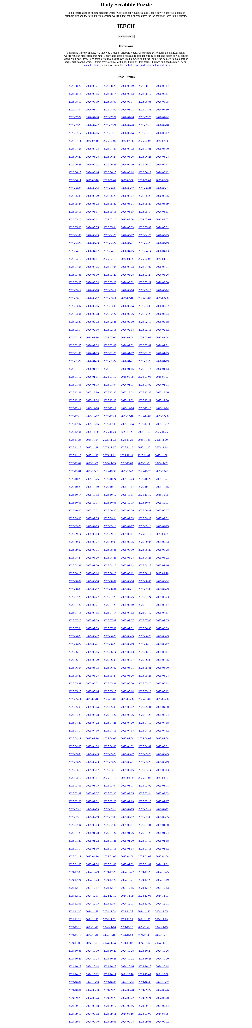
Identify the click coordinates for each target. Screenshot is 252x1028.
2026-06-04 (92, 188)
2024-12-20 (145, 879)
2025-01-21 (110, 840)
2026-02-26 (127, 313)
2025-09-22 (145, 518)
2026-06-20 (127, 164)
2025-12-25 (75, 400)
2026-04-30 (75, 235)
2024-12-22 (110, 879)
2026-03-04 (127, 306)
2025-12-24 (92, 400)
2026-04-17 (92, 251)
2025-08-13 (110, 573)
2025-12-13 (75, 416)
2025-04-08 (127, 738)
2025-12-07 (75, 424)
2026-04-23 (92, 243)
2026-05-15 (127, 211)
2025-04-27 (110, 714)
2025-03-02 (145, 785)
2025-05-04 (92, 706)
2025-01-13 (145, 848)
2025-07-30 (145, 589)
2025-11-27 (144, 431)
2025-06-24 (145, 636)
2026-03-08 (162, 298)
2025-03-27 (127, 754)
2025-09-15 (162, 526)
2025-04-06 (162, 738)
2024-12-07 (162, 895)
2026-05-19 (162, 203)
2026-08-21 (92, 85)
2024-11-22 (109, 919)
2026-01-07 (162, 376)
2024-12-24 (75, 879)
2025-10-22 (145, 479)
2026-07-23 (75, 125)
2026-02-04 (92, 345)
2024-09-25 (75, 997)
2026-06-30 (162, 148)
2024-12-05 (92, 903)
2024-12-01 (162, 903)
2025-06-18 (145, 644)
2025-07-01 (127, 628)
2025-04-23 (75, 722)
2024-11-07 (161, 935)
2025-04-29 (75, 714)
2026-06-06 (162, 180)
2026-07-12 (162, 133)
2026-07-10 (92, 140)
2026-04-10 (109, 258)
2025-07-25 (127, 597)
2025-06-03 (92, 667)
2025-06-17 (162, 644)
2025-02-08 (110, 817)
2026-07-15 (110, 133)
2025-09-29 (127, 510)
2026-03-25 (75, 282)
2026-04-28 (110, 235)
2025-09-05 (127, 541)
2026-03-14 (162, 290)
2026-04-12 (75, 258)
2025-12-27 (145, 392)
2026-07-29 (75, 117)
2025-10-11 (127, 494)
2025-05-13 (145, 691)
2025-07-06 (145, 620)
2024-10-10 (127, 974)
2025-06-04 (75, 667)
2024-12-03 (127, 903)
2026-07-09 (109, 140)
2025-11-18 (92, 447)
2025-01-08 (127, 856)
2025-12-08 (162, 416)
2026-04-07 (162, 258)
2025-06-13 (127, 652)
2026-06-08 (127, 180)
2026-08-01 (127, 109)
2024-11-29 (92, 911)
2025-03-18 (75, 770)
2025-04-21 (110, 722)
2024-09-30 (92, 990)
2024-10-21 (145, 958)
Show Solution (126, 36)
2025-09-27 (162, 510)
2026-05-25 (162, 195)
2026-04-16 (110, 251)
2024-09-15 (145, 1005)
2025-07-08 (110, 620)
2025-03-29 (92, 754)
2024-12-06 (75, 903)
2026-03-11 (110, 298)
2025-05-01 (145, 706)
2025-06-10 (75, 659)
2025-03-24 (75, 762)
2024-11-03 (127, 943)
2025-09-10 (144, 533)
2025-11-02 (161, 463)
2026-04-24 (75, 243)
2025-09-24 (110, 518)
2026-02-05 (75, 345)
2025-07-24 (145, 597)
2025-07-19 (127, 604)
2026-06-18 (162, 164)
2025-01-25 (145, 832)
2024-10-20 (162, 958)
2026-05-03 (127, 227)
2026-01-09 (127, 376)
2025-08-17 (145, 565)
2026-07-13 (145, 133)
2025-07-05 (162, 620)
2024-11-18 (75, 927)
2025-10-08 (75, 502)
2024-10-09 (144, 974)
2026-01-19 (162, 361)
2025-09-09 (162, 533)
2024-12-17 (92, 887)
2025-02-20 (110, 801)
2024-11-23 (92, 919)
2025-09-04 (145, 541)
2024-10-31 (75, 950)
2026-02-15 (110, 329)
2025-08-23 (145, 557)
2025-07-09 (92, 620)
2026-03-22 (127, 282)
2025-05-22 (92, 683)
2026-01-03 (127, 384)
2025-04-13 (145, 730)
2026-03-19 (75, 290)
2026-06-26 (127, 156)
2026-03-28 (127, 274)
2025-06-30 (145, 628)
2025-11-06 (92, 463)
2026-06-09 (109, 180)
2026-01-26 (145, 353)
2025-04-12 (162, 730)
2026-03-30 (92, 274)
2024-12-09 (127, 895)
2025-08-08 (92, 581)
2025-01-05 (75, 864)
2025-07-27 (92, 597)
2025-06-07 (127, 659)
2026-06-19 (145, 164)
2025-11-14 (161, 447)
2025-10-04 (145, 502)
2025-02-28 (75, 793)
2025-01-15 (110, 848)
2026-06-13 (145, 172)
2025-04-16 (92, 730)
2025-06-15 (92, 652)
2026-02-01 (145, 345)
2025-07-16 (75, 612)
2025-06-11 (162, 652)
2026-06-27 (110, 156)
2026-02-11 (75, 337)
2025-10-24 (110, 479)
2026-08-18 (145, 85)
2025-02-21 (92, 801)
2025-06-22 (75, 644)
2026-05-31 (162, 188)
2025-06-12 (145, 652)
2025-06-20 (110, 644)
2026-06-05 (75, 188)
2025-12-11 (110, 416)
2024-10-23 (110, 958)
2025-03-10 (109, 777)
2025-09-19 (92, 526)
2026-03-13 (75, 298)
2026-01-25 (162, 353)
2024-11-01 (161, 943)
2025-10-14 (75, 494)
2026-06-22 (92, 164)
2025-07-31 (127, 589)
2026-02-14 (127, 329)
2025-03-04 (110, 785)
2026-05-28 (110, 195)
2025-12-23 (110, 400)
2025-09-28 (145, 510)
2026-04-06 (75, 266)
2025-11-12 (92, 455)
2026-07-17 (75, 133)
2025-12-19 (75, 408)
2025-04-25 (145, 714)
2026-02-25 (145, 313)
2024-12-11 (92, 895)
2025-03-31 (162, 746)
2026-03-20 (162, 282)
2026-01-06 (75, 384)
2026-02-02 (127, 345)
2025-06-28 (75, 636)
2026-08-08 (110, 101)
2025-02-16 (75, 809)
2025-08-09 (75, 581)
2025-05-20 (127, 683)
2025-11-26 (161, 431)
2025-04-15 (110, 730)
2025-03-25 (162, 754)
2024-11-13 (161, 927)
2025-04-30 (162, 706)
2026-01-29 (92, 353)
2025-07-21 (92, 604)
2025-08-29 (145, 549)
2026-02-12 (162, 329)
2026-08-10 (75, 101)
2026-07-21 (110, 125)
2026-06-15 (110, 172)
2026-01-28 (110, 353)
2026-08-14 (110, 93)
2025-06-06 (145, 659)
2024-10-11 (110, 974)
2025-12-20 (162, 400)
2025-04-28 (92, 714)
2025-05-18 (162, 683)
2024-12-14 (145, 887)
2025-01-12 (162, 848)
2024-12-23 (92, 879)
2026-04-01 (162, 266)
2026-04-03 (127, 266)
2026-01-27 (127, 353)
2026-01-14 (145, 368)
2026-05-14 (145, 211)
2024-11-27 (127, 911)
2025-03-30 (75, 754)
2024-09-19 (75, 1005)
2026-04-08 (144, 258)
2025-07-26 (110, 597)
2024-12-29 (92, 872)
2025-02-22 (75, 801)
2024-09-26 (162, 990)
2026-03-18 (92, 290)
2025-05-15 (110, 691)
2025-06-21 (92, 644)
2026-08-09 (92, 101)
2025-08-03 (75, 589)
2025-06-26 (110, 636)
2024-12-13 (162, 887)
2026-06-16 (92, 172)
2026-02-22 (92, 321)
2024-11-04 (109, 943)
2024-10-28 (127, 950)
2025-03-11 (92, 777)
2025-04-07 (144, 738)
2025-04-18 (162, 722)
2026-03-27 (145, 274)
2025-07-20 (110, 604)
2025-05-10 (92, 699)
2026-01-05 (92, 384)
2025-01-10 (92, 856)
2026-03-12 (92, 298)
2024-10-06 (92, 982)
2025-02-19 (127, 801)
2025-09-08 (75, 541)
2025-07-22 (75, 604)
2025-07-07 (127, 620)
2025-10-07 (92, 502)
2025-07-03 (92, 628)
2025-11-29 (109, 431)
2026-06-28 (92, 156)
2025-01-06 (162, 856)
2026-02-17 (75, 329)
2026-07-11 (75, 140)
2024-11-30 (75, 911)
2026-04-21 (127, 243)
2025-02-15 (92, 809)
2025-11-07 (75, 463)
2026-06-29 (75, 156)
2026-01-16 (110, 368)
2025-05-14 (127, 691)
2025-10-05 (127, 502)
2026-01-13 (162, 368)
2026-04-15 (127, 251)
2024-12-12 (75, 895)
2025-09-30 (110, 510)
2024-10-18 (92, 966)
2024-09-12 (92, 1013)
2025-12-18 (92, 408)
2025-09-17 (127, 526)
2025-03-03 (127, 785)
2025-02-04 (75, 824)
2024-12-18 (75, 887)
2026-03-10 (127, 298)
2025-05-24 (162, 675)
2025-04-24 (162, 714)
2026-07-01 (145, 148)
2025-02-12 (145, 809)
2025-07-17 (162, 604)
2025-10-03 (162, 502)
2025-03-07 (162, 777)
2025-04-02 (127, 746)
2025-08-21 (75, 565)
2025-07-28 (75, 597)
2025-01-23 (75, 840)
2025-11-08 (161, 455)
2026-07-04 (92, 148)
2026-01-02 (145, 384)
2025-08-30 (127, 549)
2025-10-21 (162, 479)
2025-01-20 (127, 840)
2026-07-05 (75, 148)
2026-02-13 (145, 329)
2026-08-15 (92, 93)
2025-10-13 (92, 494)
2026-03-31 (75, 274)
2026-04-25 (162, 235)
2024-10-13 (75, 974)
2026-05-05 (92, 227)
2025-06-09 (92, 659)
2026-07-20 (127, 125)
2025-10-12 (110, 494)
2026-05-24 (75, 203)
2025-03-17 (92, 770)
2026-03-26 (162, 274)
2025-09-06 (110, 541)
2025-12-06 (92, 424)
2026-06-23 (75, 164)
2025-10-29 (127, 471)
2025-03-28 (110, 754)
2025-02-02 (110, 824)
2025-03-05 (92, 785)
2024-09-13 (75, 1013)
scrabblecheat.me (158, 65)
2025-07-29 (162, 589)
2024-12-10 (109, 895)
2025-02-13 (127, 809)
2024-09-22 (127, 997)
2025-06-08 (110, 659)
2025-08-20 (92, 565)
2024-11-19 (161, 919)
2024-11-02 (144, 943)
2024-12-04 (110, 903)
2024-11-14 (144, 927)
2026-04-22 (110, 243)
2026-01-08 (144, 376)
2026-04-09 (127, 258)
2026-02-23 (75, 321)
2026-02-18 (162, 321)
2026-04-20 (145, 243)
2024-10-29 (110, 950)
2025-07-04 (75, 628)
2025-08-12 (127, 573)
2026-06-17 (75, 172)
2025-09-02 (75, 549)
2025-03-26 (145, 754)
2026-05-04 (110, 227)
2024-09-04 (127, 1021)
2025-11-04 (127, 463)
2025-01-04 (92, 864)
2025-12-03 (145, 424)
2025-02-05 (162, 817)
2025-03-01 (162, 785)
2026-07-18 (162, 125)
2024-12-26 (145, 872)
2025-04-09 (109, 738)
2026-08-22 (75, 85)
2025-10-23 (127, 479)
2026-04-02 (145, 266)
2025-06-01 (127, 667)
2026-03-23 (110, 282)
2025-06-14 (110, 652)
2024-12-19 (162, 879)
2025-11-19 (75, 447)
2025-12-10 (127, 416)
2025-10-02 (75, 510)
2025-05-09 (109, 699)
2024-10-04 (127, 982)
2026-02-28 (92, 313)
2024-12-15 (127, 887)
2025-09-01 (92, 549)
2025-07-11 (162, 612)
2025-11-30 (92, 431)
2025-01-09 (109, 856)
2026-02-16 (92, 329)
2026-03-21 (145, 282)
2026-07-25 (145, 117)
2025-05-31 (145, 667)
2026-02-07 (144, 337)
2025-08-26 (92, 557)
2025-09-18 (110, 526)
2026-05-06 (75, 227)
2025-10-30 (109, 471)
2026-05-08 (144, 219)
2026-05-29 (92, 195)
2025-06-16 (75, 652)
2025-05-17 (75, 691)
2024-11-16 (109, 927)
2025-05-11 (75, 699)
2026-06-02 (127, 188)
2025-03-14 (145, 770)
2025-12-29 (110, 392)
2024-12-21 (127, 879)
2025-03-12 (75, 777)
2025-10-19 (92, 486)
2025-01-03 (110, 864)
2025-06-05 (162, 659)
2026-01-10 (109, 376)
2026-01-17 (92, 368)
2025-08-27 (75, 557)
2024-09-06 (92, 1021)
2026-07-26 (127, 117)
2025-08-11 (145, 573)
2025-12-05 (110, 424)
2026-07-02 (127, 148)
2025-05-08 (127, 699)
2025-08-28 (162, 549)
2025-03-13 (162, 770)
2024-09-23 (110, 997)
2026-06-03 (110, 188)
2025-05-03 (110, 706)
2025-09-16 (145, 526)
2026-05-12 (75, 219)
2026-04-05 (92, 266)
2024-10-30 (92, 950)
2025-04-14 (127, 730)
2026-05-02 (145, 227)
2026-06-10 (92, 180)
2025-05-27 (110, 675)
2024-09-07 (75, 1021)
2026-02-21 (110, 321)
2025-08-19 (110, 565)
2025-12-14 (162, 408)
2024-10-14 (162, 966)
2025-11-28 (127, 431)
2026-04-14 (145, 251)
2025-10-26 (75, 479)
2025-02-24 (145, 793)
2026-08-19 (127, 85)
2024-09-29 (110, 990)
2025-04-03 (110, 746)
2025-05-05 (75, 706)
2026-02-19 (145, 321)
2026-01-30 (75, 353)
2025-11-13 (75, 455)
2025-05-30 (162, 667)
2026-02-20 (127, 321)
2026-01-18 (75, 368)
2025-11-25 (75, 439)
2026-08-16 (75, 93)
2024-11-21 (127, 919)
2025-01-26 (127, 832)
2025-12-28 (127, 392)
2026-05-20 (145, 203)
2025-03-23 (92, 762)
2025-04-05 (75, 746)
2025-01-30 (162, 824)
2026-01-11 (92, 376)
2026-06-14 (127, 172)
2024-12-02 (145, 903)
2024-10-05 (110, 982)
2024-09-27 (145, 990)
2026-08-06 (145, 101)
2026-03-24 (92, 282)
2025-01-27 (110, 832)
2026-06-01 (145, 188)
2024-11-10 (109, 935)
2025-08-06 (127, 581)
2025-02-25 (127, 793)
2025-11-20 (161, 439)
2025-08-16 (162, 565)
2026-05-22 (110, 203)
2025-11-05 (109, 463)
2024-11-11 (92, 935)
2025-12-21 (145, 400)
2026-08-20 (110, 85)
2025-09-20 (75, 526)
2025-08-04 (162, 581)
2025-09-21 (162, 518)
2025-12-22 (127, 400)
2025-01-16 (92, 848)
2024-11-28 (109, 911)
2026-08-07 (127, 101)
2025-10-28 (144, 471)
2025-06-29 (162, 628)
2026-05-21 (127, 203)
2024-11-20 (144, 919)
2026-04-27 (127, 235)
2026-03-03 (145, 306)
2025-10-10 (144, 494)
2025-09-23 (127, 518)
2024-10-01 (75, 990)
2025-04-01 (145, 746)
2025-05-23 (75, 683)
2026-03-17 (110, 290)
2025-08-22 (162, 557)
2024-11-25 (161, 911)
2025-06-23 (162, 636)
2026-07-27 (110, 117)
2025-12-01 (75, 431)
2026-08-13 (127, 93)
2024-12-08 (144, 895)
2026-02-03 (110, 345)
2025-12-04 (127, 424)
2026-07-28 (92, 117)
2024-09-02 (162, 1021)
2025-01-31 (145, 824)
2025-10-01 (92, 510)
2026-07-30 (162, 109)
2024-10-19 (75, 966)
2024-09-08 (162, 1013)
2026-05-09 (127, 219)
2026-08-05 (162, 101)
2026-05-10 (109, 219)
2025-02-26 (110, 793)
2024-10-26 (162, 950)
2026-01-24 (75, 361)
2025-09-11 (127, 533)
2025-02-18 (145, 801)
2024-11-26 (144, 911)
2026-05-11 (92, 219)
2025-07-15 (92, 612)
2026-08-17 (162, 85)
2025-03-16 (110, 770)
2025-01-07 (144, 856)
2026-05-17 (92, 211)
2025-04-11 (75, 738)
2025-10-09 (162, 494)
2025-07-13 (127, 612)
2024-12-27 (127, 872)
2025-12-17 (110, 408)
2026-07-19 (145, 125)
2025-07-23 (162, 597)
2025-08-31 (110, 549)
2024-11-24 (75, 919)
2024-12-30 (75, 872)
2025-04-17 (75, 730)
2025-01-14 (127, 848)
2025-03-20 (145, 762)
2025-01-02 (127, 864)
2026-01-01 (162, 384)
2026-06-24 (162, 156)
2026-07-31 (145, 109)
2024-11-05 (92, 943)
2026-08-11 (162, 93)
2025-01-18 (162, 840)
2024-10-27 (145, 950)
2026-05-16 (110, 211)
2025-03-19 (162, 762)
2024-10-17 (110, 966)
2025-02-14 (110, 809)
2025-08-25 (110, 557)
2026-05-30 (75, 195)
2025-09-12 (110, 533)
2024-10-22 (127, 958)
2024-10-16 (127, 966)
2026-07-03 (110, 148)
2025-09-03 (162, 541)
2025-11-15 (144, 447)
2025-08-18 (127, 565)
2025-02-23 (162, 793)
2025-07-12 (145, 612)
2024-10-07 (75, 982)
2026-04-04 (110, 266)
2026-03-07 (75, 306)
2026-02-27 (110, 313)
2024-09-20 (162, 997)
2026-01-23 (92, 361)
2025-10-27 (162, 471)
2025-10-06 (110, 502)
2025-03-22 (110, 762)
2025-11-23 (109, 439)
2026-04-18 (75, 251)
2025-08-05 (145, 581)
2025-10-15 (162, 486)
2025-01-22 (92, 840)
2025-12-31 (75, 392)
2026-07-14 (127, 133)
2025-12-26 (162, 392)
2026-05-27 (127, 195)
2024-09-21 (145, 997)
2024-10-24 (92, 958)
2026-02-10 (92, 337)
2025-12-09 (144, 416)
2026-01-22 (110, 361)
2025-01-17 (75, 848)
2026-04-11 (92, 258)
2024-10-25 (75, 958)
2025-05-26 (127, 675)
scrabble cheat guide (135, 65)
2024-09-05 (110, 1021)
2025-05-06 (162, 699)
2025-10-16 (145, 486)
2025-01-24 (162, 832)
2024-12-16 (110, 887)
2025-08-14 (92, 573)
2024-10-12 (92, 974)
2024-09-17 (110, 1005)
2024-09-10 (127, 1013)
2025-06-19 (127, 644)
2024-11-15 (127, 927)
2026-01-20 (145, 361)
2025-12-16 (127, 408)
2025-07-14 (110, 612)
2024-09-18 (92, 1005)
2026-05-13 (162, 211)
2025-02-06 (145, 817)
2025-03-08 (144, 777)
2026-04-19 (162, 243)
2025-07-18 (145, 604)
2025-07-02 (110, 628)
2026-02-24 (162, 313)
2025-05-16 (92, 691)
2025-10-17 (127, 486)
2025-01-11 (75, 856)
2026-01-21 (127, 361)
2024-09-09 (144, 1013)
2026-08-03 (92, 109)
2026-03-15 (145, 290)
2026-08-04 (75, 109)
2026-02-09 (109, 337)
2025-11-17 (109, 447)
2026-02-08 (127, 337)
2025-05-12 (162, 691)
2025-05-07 (144, 699)
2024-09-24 (92, 997)
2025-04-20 (127, 722)
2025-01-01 (145, 864)
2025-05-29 (75, 675)
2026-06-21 (110, 164)
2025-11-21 (144, 439)
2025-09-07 (92, 541)
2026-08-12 (145, 93)
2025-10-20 (75, 486)
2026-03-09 (144, 298)
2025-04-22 (92, 722)
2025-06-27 (92, 636)
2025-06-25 (127, 636)
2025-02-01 (127, 824)
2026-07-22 (92, 125)
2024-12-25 (162, 872)
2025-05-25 (145, 675)
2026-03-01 (75, 313)
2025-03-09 (127, 777)
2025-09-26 (75, 518)
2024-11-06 (75, 943)
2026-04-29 (92, 235)
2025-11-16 (127, 447)
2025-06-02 (110, 667)
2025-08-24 (127, 557)
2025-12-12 (92, 416)
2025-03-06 (75, 785)
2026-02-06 (162, 337)
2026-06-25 (145, 156)
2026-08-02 (110, 109)
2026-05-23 (92, 203)
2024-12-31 (162, 864)
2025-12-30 (92, 392)
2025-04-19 (145, 722)
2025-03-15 (127, 770)
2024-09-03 (145, 1021)
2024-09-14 (162, 1005)
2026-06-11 (75, 180)
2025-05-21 (110, 683)
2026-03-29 (110, 274)
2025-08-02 (92, 589)
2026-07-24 (162, 117)
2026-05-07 (162, 219)
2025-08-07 (110, 581)
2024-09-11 (110, 1013)
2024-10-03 (145, 982)
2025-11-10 (126, 455)
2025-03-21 (127, 762)
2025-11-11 (109, 455)
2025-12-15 (145, 408)
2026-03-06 (92, 306)
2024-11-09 (126, 935)
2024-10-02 (162, 982)
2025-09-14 (75, 533)
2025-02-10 (75, 817)
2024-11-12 (75, 935)
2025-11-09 (144, 455)
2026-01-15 (127, 368)
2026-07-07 (144, 140)
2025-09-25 (92, 518)
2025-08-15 (75, 573)
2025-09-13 (92, 533)
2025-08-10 (162, 573)
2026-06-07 (144, 180)
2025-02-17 (162, 801)
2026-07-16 (92, 133)
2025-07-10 (75, 620)
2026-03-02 (162, 306)
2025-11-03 (144, 463)
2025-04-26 (127, 714)
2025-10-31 (92, 471)
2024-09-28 (127, 990)
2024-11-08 (144, 935)
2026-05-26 (145, 195)
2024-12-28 (110, 872)
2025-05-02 (127, 706)
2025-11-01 (75, 471)
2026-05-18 (75, 211)
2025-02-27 (92, 793)
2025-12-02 (162, 424)
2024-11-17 (92, 927)
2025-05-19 (145, 683)
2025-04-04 (92, 746)
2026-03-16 (127, 290)
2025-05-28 (92, 675)
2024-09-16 (127, 1005)
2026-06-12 (162, 172)
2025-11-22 (127, 439)
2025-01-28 (92, 832)
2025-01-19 (145, 840)
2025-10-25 (92, 479)
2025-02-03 (92, 824)
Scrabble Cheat (91, 65)
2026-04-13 (162, 251)
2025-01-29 (75, 832)
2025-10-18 (110, 486)
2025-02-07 (127, 817)
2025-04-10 (92, 738)
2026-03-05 (110, 306)
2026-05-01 (162, 227)
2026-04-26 (145, 235)
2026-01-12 (75, 376)
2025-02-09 (92, 817)
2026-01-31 (162, 345)
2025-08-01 (110, 589)
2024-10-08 (162, 974)
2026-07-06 (162, 140)
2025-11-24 (92, 439)
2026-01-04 (110, 384)
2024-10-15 (145, 966)
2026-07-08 (127, 140)
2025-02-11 (162, 809)
